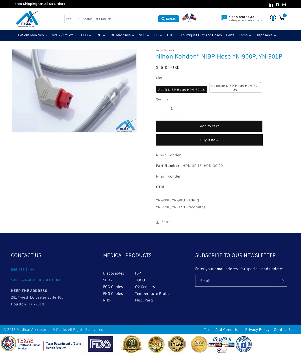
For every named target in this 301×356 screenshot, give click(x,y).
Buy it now (209, 139)
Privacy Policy (257, 329)
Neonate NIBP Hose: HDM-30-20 (235, 87)
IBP (138, 273)
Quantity (162, 99)
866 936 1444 (22, 269)
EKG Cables (113, 293)
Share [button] (166, 221)
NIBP (107, 300)
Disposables (113, 273)
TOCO (140, 279)
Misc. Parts (144, 300)
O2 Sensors (145, 286)
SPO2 (108, 279)
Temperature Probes (153, 293)
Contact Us (283, 329)
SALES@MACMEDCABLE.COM (35, 279)
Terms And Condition (222, 329)
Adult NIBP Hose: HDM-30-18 (181, 89)
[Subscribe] (282, 280)
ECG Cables (113, 286)
